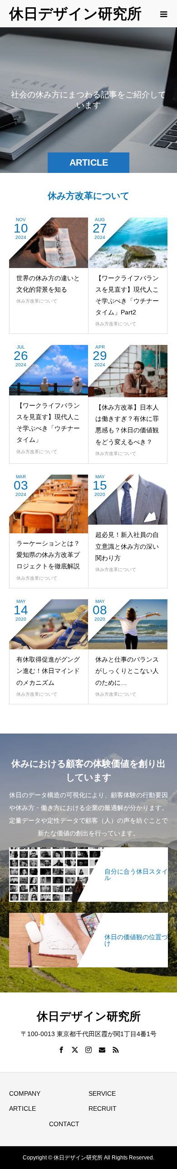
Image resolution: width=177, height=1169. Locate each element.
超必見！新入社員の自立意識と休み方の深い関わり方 (127, 546)
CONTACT (64, 1124)
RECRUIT (102, 1108)
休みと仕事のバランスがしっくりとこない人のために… (127, 671)
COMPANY (24, 1093)
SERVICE (102, 1093)
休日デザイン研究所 (75, 13)
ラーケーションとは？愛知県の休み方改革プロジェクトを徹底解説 (48, 555)
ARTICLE (22, 1108)
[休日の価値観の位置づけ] (88, 916)
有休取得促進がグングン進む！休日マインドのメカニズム (48, 671)
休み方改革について (36, 301)
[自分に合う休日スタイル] (88, 850)
